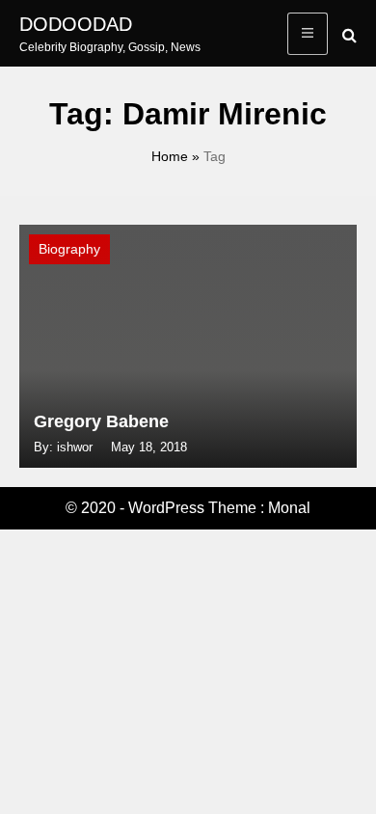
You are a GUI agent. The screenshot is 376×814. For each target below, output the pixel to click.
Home (169, 156)
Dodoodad (75, 24)
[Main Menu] (307, 34)
